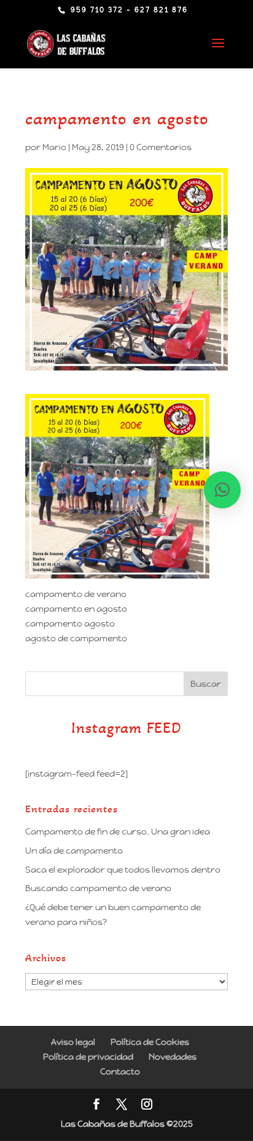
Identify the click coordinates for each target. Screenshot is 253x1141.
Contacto (120, 1071)
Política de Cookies (150, 1041)
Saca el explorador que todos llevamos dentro (122, 869)
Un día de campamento (74, 850)
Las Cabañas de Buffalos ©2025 (127, 1123)
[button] (222, 489)
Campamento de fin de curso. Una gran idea (117, 831)
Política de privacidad (88, 1056)
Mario (54, 147)
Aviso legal (73, 1041)
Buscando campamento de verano (98, 888)
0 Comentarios (161, 147)
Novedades (173, 1056)
